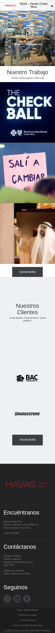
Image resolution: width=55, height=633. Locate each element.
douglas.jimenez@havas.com (18, 562)
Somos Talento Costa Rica (17, 573)
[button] (52, 6)
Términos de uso (27, 620)
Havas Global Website (27, 610)
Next (52, 33)
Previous (3, 33)
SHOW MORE (27, 272)
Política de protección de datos (27, 625)
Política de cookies (27, 615)
